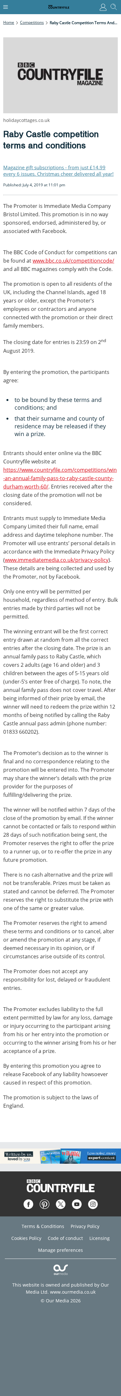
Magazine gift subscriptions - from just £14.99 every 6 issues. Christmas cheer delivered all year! (58, 170)
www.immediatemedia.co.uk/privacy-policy (56, 559)
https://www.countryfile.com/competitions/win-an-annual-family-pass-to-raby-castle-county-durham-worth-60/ (60, 478)
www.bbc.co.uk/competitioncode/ (73, 260)
